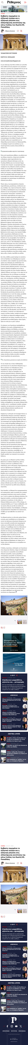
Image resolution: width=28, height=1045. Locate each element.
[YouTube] (16, 1026)
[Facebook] (7, 1026)
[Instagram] (12, 1026)
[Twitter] (21, 1026)
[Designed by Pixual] (14, 1039)
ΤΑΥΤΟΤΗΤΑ (14, 1031)
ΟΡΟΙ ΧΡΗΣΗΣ (6, 1031)
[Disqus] (14, 745)
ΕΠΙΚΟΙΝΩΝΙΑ (22, 1031)
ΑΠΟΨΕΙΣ (3, 13)
